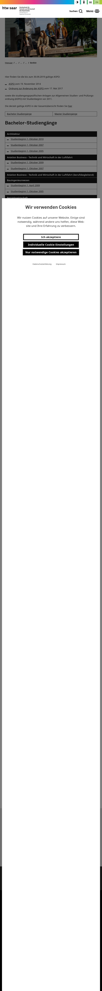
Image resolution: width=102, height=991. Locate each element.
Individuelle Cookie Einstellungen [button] (51, 244)
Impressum (61, 264)
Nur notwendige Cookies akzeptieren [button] (50, 252)
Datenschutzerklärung (42, 264)
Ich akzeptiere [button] (51, 237)
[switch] (77, 2)
